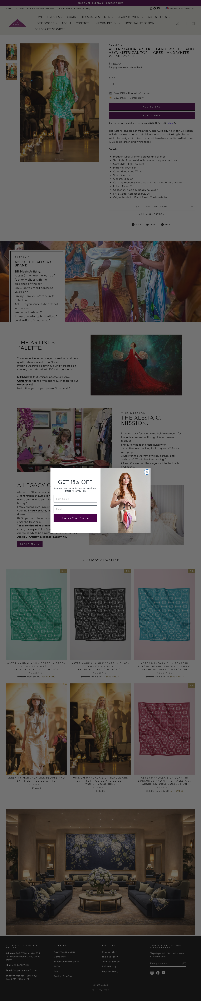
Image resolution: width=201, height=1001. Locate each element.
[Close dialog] (146, 472)
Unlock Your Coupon (75, 518)
